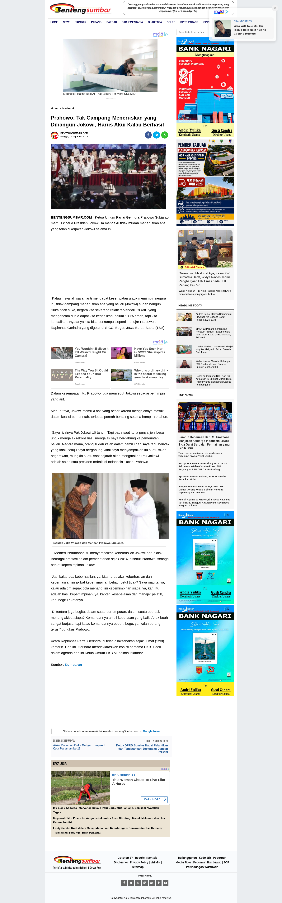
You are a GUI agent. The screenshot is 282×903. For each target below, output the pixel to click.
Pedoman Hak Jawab (207, 862)
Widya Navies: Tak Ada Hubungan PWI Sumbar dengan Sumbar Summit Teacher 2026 (213, 364)
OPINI (206, 22)
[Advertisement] (110, 261)
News (66, 22)
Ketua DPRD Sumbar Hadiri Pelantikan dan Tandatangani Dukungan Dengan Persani (142, 749)
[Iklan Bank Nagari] (205, 603)
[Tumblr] (159, 883)
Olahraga (155, 22)
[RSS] (165, 883)
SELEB (171, 22)
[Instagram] (145, 883)
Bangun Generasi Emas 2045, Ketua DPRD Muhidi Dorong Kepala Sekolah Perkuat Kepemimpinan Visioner (201, 489)
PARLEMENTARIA (132, 22)
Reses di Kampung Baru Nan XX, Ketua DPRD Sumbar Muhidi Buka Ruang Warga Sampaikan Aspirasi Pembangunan (214, 380)
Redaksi (140, 858)
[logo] (77, 863)
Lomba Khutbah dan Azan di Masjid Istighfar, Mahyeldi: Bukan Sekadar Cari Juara (214, 349)
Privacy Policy (139, 862)
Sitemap (138, 867)
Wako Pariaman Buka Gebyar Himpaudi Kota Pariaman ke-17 (79, 747)
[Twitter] (131, 883)
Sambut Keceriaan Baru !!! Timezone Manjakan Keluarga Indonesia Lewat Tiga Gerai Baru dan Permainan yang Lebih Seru (204, 442)
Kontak (152, 858)
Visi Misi (155, 862)
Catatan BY (125, 858)
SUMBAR (80, 22)
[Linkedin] (152, 883)
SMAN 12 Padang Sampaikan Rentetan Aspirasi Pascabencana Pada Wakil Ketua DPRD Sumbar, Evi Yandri (213, 333)
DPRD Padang (189, 22)
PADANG (96, 22)
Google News (151, 731)
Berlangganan (187, 858)
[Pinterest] (138, 883)
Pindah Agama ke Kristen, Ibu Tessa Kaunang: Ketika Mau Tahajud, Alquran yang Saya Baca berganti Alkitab (204, 502)
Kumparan (73, 665)
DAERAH (111, 22)
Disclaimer (121, 862)
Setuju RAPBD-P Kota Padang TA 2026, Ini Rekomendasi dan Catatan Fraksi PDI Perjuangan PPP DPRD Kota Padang (202, 466)
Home (54, 22)
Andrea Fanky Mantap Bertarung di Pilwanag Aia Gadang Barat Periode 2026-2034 (214, 317)
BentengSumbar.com (140, 898)
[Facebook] (124, 883)
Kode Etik (205, 858)
